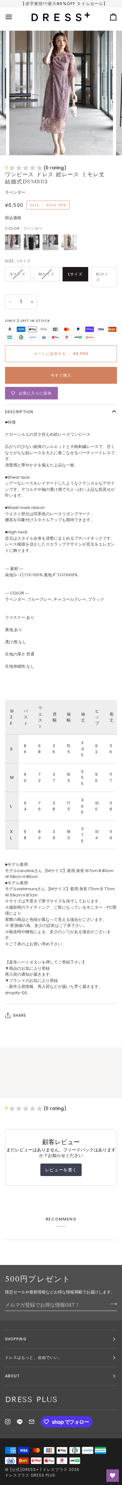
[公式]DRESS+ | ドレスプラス (39, 1469)
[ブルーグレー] (52, 243)
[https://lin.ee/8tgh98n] (20, 1422)
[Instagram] (8, 1422)
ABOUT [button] (12, 1376)
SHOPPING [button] (16, 1339)
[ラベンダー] (14, 243)
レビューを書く (61, 1170)
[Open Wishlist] (112, 1475)
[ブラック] (33, 243)
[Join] (112, 1304)
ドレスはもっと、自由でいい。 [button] (33, 1357)
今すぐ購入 (61, 375)
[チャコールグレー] (69, 243)
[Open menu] (14, 17)
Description (19, 411)
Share (19, 1015)
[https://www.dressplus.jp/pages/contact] (31, 1422)
